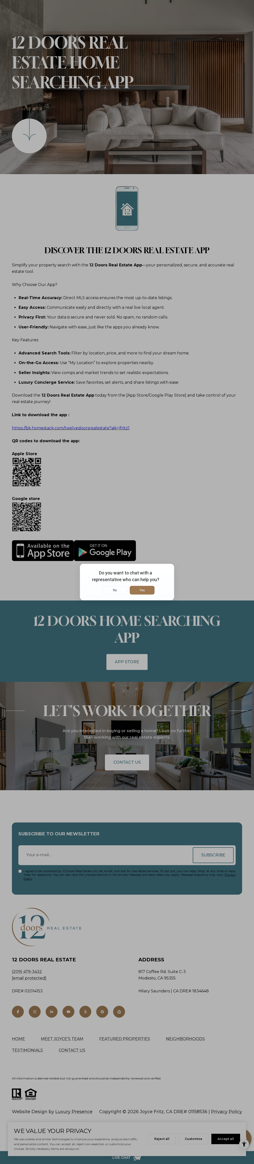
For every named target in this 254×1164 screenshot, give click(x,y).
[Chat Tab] (127, 582)
